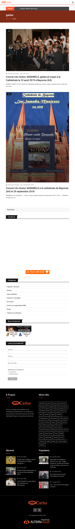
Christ (58, 407)
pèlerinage (48, 437)
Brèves (9, 290)
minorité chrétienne (45, 429)
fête (59, 422)
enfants (59, 414)
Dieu (41, 414)
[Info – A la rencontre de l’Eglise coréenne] (44, 485)
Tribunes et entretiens (14, 313)
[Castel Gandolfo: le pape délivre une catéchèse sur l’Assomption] (11, 482)
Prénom (10, 356)
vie (58, 441)
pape (41, 433)
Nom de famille (12, 363)
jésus (41, 426)
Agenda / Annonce (13, 287)
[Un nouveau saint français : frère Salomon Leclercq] (44, 475)
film (66, 418)
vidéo (53, 441)
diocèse (46, 414)
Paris (56, 433)
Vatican (42, 441)
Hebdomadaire (13, 374)
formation (46, 422)
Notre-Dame (64, 429)
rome (61, 437)
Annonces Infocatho (13, 73)
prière (41, 437)
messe (59, 426)
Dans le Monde (12, 294)
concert (54, 410)
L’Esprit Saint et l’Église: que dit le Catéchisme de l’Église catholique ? (26, 461)
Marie (53, 426)
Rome (9, 309)
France (53, 422)
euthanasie (53, 418)
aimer (49, 403)
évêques (42, 445)
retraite (56, 437)
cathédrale (51, 407)
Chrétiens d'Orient (45, 410)
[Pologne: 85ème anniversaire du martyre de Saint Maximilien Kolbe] (11, 471)
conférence (62, 410)
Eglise (53, 414)
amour (55, 403)
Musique (55, 429)
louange (47, 426)
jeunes (64, 422)
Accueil (9, 18)
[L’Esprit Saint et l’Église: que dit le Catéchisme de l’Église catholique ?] (11, 460)
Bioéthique (43, 407)
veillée (48, 441)
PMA (61, 433)
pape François (49, 433)
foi (40, 422)
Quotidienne (12, 372)
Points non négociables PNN (16, 305)
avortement (62, 403)
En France (10, 302)
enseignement (44, 418)
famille (61, 418)
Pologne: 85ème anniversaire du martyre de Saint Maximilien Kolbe (41, 9)
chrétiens (65, 407)
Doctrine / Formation (14, 298)
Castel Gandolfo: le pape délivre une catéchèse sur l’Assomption (26, 483)
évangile (63, 441)
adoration (42, 403)
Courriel (10, 349)
